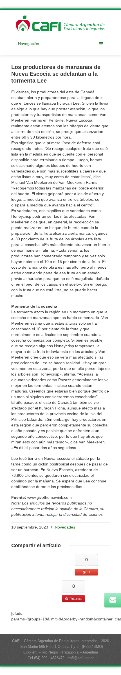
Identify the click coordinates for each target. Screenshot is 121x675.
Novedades (65, 527)
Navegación (28, 43)
